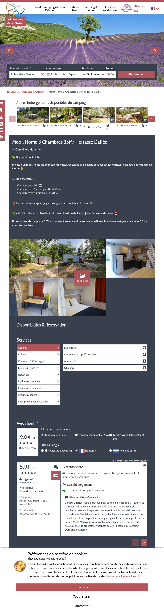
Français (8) (91, 450)
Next (155, 50)
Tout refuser (81, 596)
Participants (111, 68)
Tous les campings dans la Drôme (49, 8)
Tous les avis (56, 434)
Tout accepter (82, 587)
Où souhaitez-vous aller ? (20, 68)
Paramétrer (82, 606)
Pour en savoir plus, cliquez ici (124, 576)
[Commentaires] (56, 466)
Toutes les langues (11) (60, 450)
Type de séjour (88, 68)
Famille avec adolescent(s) (128, 436)
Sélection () (140, 8)
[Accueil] (15, 8)
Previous (9, 50)
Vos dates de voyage (54, 68)
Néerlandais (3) (127, 450)
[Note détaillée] (56, 475)
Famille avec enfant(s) (94, 434)
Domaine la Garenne (28, 149)
